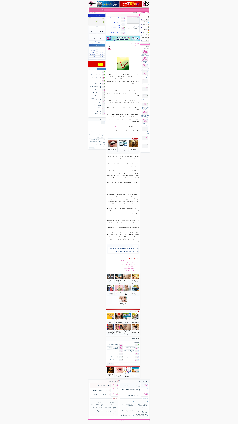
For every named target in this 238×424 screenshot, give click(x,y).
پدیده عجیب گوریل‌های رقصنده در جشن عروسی (97, 405)
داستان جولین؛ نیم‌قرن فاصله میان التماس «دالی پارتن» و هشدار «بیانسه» (111, 401)
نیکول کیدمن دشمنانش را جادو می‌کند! (103, 385)
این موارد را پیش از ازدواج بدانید (129, 268)
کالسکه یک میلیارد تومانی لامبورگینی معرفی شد (97, 408)
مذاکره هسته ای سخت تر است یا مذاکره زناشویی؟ (95, 101)
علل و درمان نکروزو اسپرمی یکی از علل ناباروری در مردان (130, 360)
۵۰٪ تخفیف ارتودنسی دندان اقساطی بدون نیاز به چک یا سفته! (125, 251)
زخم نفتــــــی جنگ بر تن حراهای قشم (141, 407)
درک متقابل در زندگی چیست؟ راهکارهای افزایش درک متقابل (95, 104)
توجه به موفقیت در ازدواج (130, 270)
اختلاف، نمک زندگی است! (97, 113)
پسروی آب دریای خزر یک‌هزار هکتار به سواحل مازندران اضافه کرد (127, 401)
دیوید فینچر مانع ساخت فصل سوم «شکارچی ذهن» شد (98, 401)
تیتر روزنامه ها (101, 58)
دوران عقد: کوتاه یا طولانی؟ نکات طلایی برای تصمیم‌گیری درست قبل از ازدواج (145, 84)
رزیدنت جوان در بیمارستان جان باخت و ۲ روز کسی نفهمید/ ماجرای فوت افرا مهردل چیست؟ (97, 135)
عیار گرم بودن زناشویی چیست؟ (116, 32)
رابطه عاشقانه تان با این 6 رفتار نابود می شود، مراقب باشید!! (95, 99)
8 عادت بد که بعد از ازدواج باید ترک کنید (128, 264)
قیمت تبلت (101, 56)
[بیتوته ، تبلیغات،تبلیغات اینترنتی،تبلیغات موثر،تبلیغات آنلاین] (96, 24)
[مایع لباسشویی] (123, 38)
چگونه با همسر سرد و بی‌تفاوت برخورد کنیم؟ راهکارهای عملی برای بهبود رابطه (145, 133)
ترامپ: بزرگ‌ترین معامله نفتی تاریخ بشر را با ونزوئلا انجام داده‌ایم (131, 386)
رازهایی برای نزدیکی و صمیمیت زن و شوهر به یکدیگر (114, 25)
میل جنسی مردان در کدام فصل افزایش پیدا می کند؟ (129, 351)
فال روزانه (93, 38)
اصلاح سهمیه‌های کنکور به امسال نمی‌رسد (95, 122)
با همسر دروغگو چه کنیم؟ (97, 89)
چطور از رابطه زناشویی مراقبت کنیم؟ (115, 27)
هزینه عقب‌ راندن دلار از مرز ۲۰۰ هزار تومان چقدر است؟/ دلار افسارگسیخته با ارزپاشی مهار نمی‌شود (130, 395)
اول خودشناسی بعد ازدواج (130, 266)
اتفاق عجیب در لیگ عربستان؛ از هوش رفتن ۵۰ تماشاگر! (97, 411)
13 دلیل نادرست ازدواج (130, 262)
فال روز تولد (95, 42)
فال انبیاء (92, 31)
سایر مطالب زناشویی (111, 363)
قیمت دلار (101, 52)
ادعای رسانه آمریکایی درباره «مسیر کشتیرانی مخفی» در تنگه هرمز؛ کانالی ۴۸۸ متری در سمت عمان (127, 415)
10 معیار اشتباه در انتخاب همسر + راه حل (114, 29)
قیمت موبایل (101, 54)
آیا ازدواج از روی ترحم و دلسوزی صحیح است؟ (112, 345)
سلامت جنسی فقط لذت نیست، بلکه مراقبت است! (145, 55)
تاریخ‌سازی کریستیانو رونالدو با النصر (111, 411)
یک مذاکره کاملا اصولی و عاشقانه (96, 92)
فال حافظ (101, 31)
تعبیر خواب (91, 42)
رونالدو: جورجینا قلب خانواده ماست (100, 137)
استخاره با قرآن (101, 38)
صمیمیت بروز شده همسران (97, 71)
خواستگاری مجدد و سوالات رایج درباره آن (129, 348)
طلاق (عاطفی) (114, 126)
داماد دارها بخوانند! (98, 107)
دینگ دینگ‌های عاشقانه (98, 83)
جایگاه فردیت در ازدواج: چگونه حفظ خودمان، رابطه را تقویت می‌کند (145, 100)
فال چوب (99, 42)
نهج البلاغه (93, 56)
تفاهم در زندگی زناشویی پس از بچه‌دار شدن (145, 62)
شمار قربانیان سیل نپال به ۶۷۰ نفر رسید (99, 129)
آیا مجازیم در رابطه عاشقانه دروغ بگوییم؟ (95, 74)
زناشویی (148, 12)
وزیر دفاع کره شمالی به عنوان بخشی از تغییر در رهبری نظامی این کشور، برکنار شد (97, 142)
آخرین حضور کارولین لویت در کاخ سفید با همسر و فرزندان (127, 405)
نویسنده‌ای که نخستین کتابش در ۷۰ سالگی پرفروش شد (100, 390)
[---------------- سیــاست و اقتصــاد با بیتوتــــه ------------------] (143, 381)
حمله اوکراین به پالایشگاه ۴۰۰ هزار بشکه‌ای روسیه (98, 139)
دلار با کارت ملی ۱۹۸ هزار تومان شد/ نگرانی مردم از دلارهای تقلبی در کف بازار (97, 127)
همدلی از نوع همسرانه (98, 95)
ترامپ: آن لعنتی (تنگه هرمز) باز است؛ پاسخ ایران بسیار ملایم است (141, 405)
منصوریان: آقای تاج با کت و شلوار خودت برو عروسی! (111, 414)
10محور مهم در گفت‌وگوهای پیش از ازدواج (127, 260)
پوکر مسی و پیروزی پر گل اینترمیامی (100, 144)
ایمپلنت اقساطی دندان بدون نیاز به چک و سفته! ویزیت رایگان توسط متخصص (122, 248)
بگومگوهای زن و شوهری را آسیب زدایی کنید (95, 87)
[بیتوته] (92, 6)
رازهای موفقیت (143, 12)
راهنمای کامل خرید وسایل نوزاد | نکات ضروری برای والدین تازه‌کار (145, 124)
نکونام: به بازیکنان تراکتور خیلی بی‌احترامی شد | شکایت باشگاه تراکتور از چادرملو (97, 414)
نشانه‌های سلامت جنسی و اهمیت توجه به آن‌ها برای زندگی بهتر (145, 141)
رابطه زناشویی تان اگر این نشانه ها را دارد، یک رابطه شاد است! (114, 18)
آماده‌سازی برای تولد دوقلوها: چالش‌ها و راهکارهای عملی (145, 92)
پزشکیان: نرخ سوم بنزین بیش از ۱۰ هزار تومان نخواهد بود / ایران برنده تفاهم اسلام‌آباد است (141, 415)
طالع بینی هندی (103, 42)
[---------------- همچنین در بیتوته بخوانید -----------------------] (113, 381)
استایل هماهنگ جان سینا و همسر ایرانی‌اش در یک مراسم (100, 394)
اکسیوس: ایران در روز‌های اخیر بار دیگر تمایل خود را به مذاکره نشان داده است (127, 411)
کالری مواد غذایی (92, 52)
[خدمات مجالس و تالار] (96, 66)
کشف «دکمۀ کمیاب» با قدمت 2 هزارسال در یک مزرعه (111, 408)
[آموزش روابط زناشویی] (123, 63)
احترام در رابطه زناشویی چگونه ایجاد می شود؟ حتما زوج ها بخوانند (115, 21)
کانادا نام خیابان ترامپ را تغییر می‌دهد (128, 407)
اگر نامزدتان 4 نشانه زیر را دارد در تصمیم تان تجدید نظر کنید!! (113, 360)
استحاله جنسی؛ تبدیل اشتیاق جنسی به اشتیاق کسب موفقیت (113, 357)
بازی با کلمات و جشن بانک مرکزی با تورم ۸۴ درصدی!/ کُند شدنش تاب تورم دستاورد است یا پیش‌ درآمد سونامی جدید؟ (131, 390)
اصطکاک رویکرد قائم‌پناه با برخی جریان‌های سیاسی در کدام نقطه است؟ (141, 401)
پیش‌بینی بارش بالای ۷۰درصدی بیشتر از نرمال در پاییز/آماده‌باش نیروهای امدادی (98, 132)
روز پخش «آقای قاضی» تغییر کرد (112, 404)
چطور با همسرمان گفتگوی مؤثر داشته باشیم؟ (145, 69)
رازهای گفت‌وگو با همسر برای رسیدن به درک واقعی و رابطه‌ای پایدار (145, 108)
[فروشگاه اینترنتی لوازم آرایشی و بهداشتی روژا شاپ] (130, 4)
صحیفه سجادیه (93, 58)
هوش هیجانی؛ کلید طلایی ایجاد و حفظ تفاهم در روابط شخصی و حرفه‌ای (145, 150)
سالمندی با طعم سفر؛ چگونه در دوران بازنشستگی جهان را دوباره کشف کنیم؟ (145, 116)
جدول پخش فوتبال (92, 54)
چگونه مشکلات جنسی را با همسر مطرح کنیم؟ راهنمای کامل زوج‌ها (145, 76)
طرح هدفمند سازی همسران (133, 43)
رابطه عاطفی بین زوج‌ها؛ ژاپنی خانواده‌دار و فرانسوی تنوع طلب (95, 110)
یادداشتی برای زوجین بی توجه (97, 80)
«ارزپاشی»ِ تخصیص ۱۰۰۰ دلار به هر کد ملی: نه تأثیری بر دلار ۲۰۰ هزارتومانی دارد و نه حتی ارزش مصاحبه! (141, 411)
